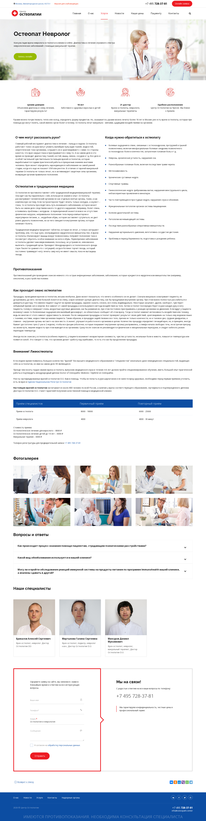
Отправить (40, 756)
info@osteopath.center (182, 810)
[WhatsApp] (187, 782)
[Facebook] (179, 797)
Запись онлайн (25, 56)
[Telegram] (191, 782)
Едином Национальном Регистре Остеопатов (49, 382)
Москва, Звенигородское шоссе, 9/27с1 (32, 3)
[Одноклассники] (175, 782)
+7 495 (156, 3)
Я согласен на (57, 745)
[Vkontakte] (173, 797)
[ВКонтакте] (171, 782)
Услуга (33, 719)
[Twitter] (184, 797)
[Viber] (183, 782)
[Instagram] (190, 797)
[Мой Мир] (179, 782)
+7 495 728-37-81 (73, 443)
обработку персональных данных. (64, 745)
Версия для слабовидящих (66, 3)
